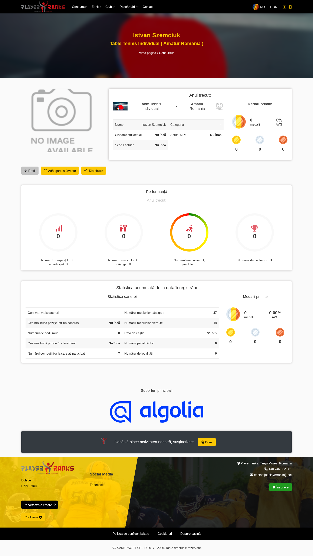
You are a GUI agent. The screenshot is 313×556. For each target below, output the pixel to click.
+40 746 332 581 (280, 469)
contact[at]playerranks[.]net (272, 475)
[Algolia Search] (156, 412)
